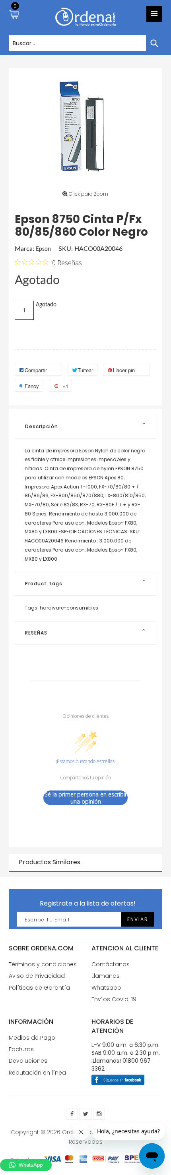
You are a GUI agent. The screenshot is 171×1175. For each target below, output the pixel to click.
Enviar (137, 919)
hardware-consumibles (69, 607)
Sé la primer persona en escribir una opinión (86, 797)
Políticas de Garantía (39, 988)
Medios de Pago (32, 1038)
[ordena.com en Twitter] (85, 1114)
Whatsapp (106, 988)
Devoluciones (28, 1061)
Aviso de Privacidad (37, 976)
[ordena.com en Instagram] (99, 1114)
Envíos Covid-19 (113, 999)
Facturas (21, 1049)
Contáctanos (110, 964)
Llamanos (105, 976)
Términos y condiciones (43, 964)
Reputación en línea (37, 1073)
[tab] (85, 426)
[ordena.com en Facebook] (72, 1114)
